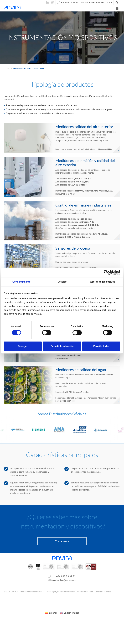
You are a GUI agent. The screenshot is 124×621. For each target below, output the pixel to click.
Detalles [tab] (62, 281)
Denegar (22, 346)
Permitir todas (101, 346)
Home (7, 68)
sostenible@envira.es (94, 2)
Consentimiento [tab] (21, 281)
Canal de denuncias (103, 592)
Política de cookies (85, 592)
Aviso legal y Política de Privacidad (61, 592)
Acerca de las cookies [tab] (102, 281)
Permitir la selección (62, 346)
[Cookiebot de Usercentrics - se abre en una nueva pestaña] (106, 272)
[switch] (46, 332)
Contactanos (62, 541)
